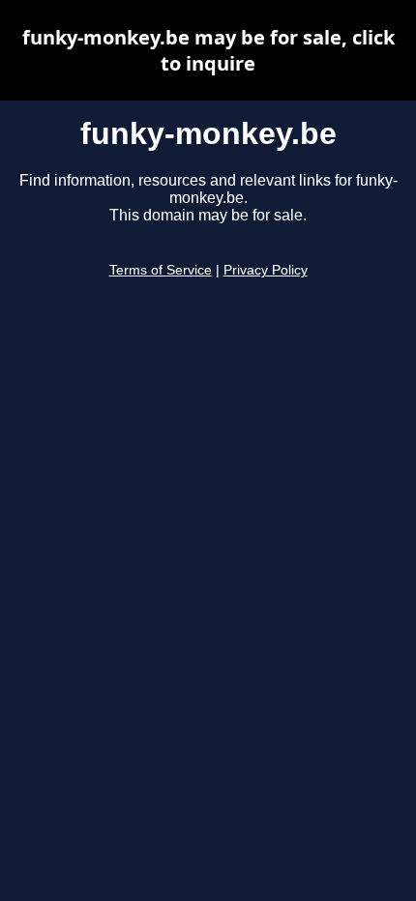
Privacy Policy (265, 270)
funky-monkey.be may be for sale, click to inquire (208, 50)
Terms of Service (160, 270)
